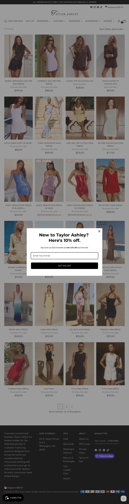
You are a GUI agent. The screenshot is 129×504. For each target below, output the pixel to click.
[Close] (99, 231)
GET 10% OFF (64, 266)
